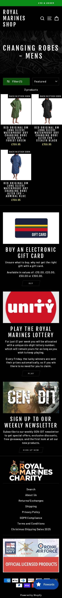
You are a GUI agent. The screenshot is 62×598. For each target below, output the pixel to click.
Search (31, 489)
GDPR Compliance (31, 517)
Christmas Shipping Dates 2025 (31, 529)
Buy (31, 283)
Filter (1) (17, 81)
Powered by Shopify (31, 595)
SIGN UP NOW (31, 450)
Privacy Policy (31, 512)
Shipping (31, 506)
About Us (31, 494)
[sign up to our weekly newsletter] (31, 397)
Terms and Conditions (30, 523)
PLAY (31, 373)
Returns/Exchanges (31, 500)
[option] (31, 3)
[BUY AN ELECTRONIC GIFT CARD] (31, 228)
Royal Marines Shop (14, 18)
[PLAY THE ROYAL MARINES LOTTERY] (31, 307)
